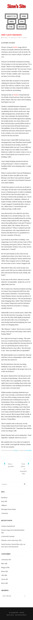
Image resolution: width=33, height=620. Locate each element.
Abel (11, 22)
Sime (24, 16)
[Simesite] (16, 6)
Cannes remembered (8, 526)
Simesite (22, 612)
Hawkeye (4, 497)
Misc (2, 563)
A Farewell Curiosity (7, 536)
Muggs (25, 37)
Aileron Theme (10, 615)
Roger (21, 27)
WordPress (23, 615)
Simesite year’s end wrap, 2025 (11, 540)
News (3, 571)
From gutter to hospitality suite (23, 469)
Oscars (3, 579)
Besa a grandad (11, 465)
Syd (22, 22)
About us (11, 16)
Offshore (4, 505)
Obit (2, 575)
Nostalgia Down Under (8, 509)
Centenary (4, 513)
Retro (3, 583)
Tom (11, 27)
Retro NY (4, 501)
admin (6, 37)
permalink (28, 450)
